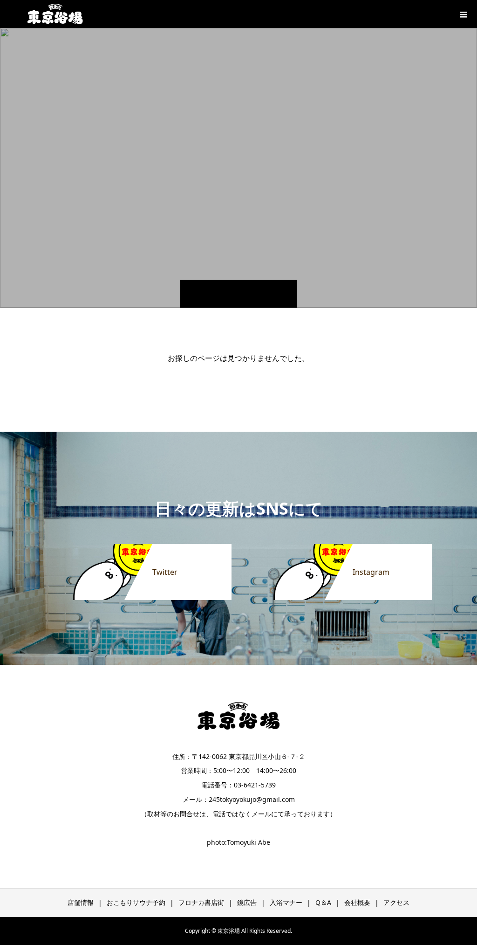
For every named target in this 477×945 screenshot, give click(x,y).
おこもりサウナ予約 (136, 902)
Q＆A (323, 902)
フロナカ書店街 (201, 902)
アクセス (396, 902)
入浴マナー (286, 902)
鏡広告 (247, 902)
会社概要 (357, 902)
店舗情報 (81, 902)
